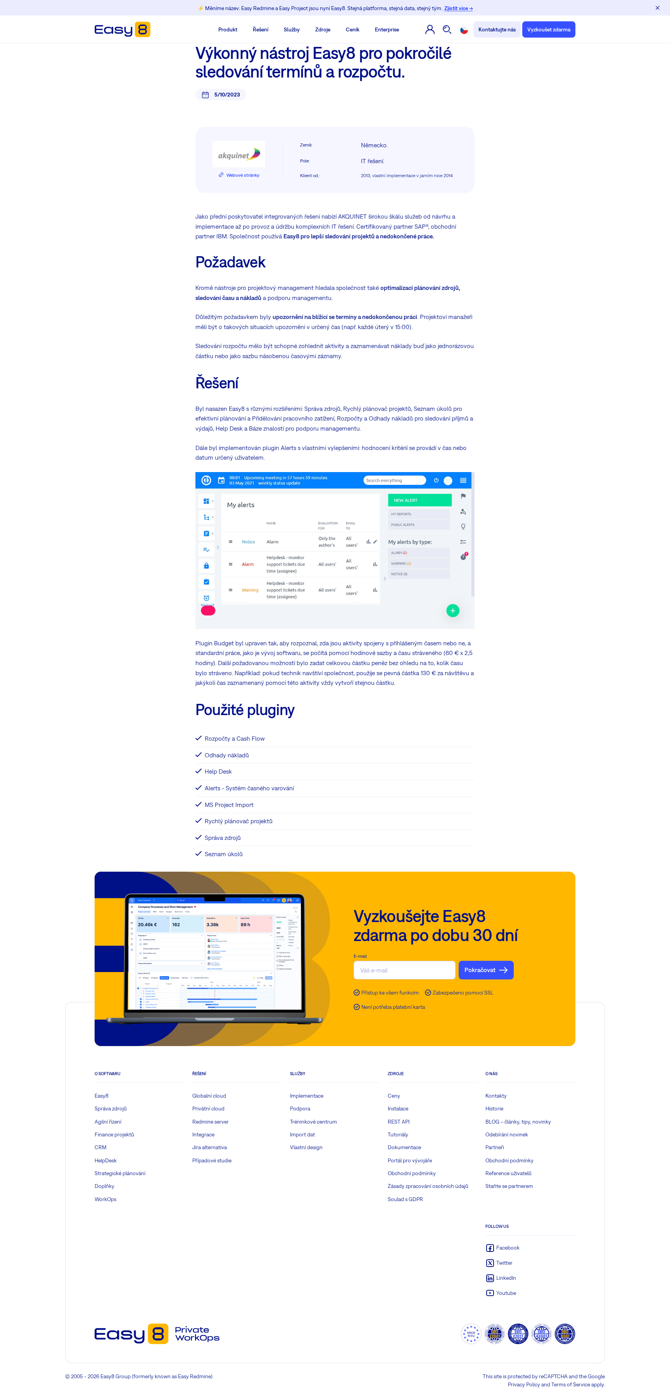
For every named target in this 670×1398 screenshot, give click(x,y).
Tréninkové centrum (313, 1122)
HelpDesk (106, 1160)
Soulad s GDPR (405, 1199)
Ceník (352, 29)
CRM (101, 1147)
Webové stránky (242, 175)
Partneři (494, 1147)
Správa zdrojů (111, 1108)
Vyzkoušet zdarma (548, 29)
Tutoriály (398, 1134)
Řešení (260, 29)
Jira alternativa (209, 1147)
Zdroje (322, 29)
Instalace (398, 1108)
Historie (494, 1108)
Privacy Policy (524, 1384)
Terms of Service (570, 1384)
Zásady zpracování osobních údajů (428, 1186)
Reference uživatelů (508, 1173)
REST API (398, 1122)
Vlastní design (306, 1147)
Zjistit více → (458, 8)
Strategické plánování (120, 1173)
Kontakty (496, 1096)
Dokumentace (404, 1147)
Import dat (302, 1134)
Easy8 (102, 1096)
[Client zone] (430, 29)
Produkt (227, 29)
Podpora (300, 1108)
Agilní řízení (108, 1122)
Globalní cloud (209, 1096)
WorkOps (105, 1199)
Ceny (394, 1096)
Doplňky (104, 1186)
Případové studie (211, 1160)
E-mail (360, 956)
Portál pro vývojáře (410, 1160)
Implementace (306, 1096)
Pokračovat (480, 969)
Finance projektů (114, 1134)
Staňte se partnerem (509, 1186)
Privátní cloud (208, 1108)
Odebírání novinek (506, 1134)
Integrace (203, 1134)
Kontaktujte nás (497, 29)
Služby (292, 29)
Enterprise (387, 29)
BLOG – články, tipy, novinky (518, 1122)
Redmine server (210, 1122)
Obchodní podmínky (412, 1173)
